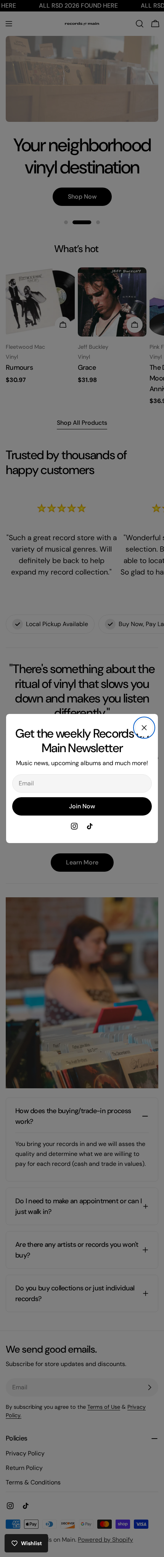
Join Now (82, 806)
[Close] (144, 728)
